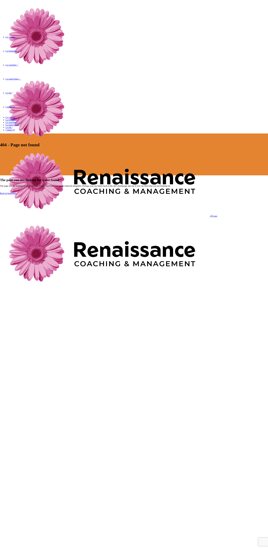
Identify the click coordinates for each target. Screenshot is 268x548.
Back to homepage (8, 193)
